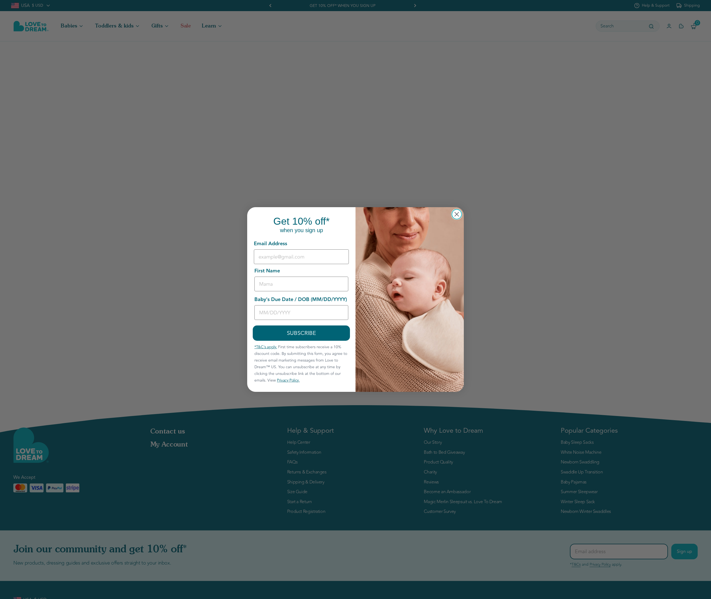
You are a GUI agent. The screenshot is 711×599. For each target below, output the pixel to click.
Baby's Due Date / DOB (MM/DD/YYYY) (300, 299)
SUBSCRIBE (301, 333)
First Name (267, 271)
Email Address (270, 244)
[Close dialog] (457, 214)
